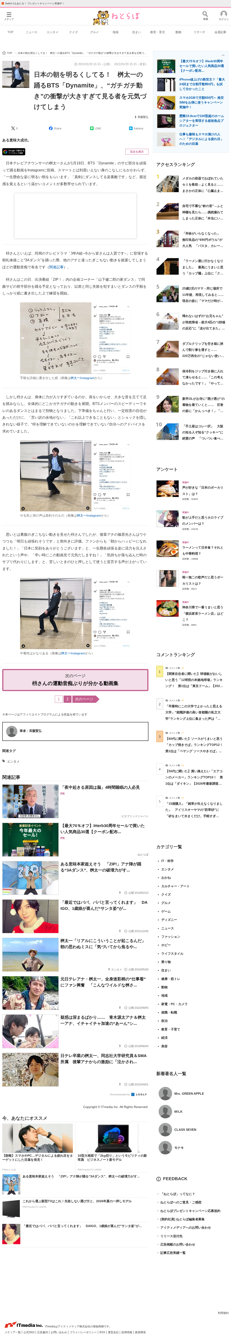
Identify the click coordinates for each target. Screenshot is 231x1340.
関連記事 (56, 267)
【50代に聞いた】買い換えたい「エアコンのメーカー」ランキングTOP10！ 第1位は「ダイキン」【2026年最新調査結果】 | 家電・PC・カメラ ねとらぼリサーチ (194, 783)
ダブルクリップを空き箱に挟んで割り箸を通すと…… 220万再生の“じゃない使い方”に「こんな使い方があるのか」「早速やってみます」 (203, 356)
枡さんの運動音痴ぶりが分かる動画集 (75, 683)
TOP (10, 32)
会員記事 (220, 32)
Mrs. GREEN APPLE (189, 1093)
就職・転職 (169, 1012)
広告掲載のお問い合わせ (175, 1244)
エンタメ (52, 32)
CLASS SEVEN (185, 1129)
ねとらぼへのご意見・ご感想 (178, 1202)
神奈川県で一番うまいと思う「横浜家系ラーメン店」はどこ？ (202, 613)
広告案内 (43, 1332)
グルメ (94, 32)
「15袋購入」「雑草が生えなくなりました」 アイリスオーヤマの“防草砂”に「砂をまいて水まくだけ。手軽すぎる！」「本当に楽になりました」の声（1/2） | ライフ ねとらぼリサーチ (194, 816)
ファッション (170, 936)
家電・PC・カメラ (174, 1004)
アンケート (167, 469)
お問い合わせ (59, 1332)
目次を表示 (137, 151)
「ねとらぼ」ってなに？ (175, 1194)
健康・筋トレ (170, 979)
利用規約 (223, 1313)
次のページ (84, 699)
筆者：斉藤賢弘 (31, 731)
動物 (178, 32)
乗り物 (166, 962)
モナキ (179, 1147)
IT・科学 (167, 861)
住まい (136, 32)
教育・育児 (157, 32)
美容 (164, 1046)
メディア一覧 (13, 1332)
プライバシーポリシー (83, 1332)
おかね (166, 877)
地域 (115, 32)
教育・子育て (170, 1029)
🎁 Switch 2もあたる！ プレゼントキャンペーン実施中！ (33, 3)
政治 (164, 1021)
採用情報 (127, 1332)
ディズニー (169, 920)
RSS (102, 1332)
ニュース (31, 32)
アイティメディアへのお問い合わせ (183, 1227)
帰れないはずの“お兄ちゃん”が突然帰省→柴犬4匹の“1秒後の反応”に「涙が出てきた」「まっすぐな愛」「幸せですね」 (203, 328)
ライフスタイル (172, 953)
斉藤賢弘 (143, 117)
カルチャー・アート (175, 886)
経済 (164, 1037)
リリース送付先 (169, 1236)
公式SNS (29, 1332)
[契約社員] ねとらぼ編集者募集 (180, 1219)
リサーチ (199, 32)
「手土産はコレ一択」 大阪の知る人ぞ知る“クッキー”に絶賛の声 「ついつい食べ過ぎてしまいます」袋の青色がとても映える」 (202, 438)
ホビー (166, 945)
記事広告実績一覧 (171, 1253)
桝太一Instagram (83, 378)
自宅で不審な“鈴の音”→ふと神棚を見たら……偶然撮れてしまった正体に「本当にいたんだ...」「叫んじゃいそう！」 (202, 218)
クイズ (73, 32)
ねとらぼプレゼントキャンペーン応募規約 (188, 1211)
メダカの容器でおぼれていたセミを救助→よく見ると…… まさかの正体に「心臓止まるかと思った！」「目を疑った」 (204, 191)
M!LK (178, 1111)
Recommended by (120, 1094)
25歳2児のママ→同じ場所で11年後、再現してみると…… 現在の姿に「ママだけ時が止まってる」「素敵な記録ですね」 (204, 301)
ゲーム (166, 911)
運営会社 (113, 1332)
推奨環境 (140, 1332)
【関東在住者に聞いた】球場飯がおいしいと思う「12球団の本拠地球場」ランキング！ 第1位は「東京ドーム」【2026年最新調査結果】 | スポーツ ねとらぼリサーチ (194, 686)
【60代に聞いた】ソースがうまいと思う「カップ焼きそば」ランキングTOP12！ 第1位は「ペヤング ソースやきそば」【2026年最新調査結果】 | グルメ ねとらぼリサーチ (195, 751)
